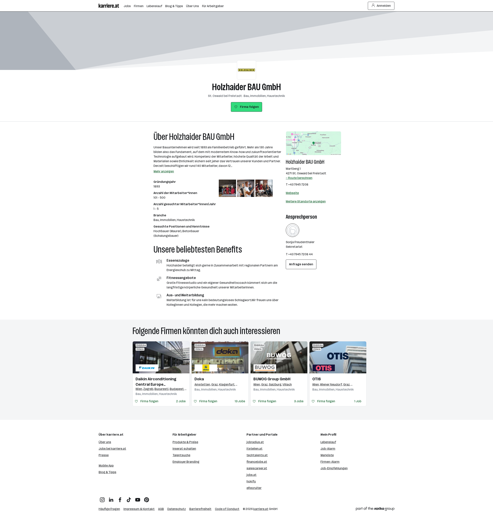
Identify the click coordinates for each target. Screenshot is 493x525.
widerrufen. (270, 259)
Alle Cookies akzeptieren (287, 277)
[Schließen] (309, 241)
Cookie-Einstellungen (200, 277)
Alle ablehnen (253, 277)
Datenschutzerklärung (201, 264)
